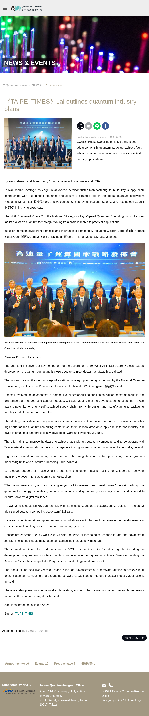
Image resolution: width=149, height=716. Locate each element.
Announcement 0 (17, 663)
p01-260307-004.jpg (35, 630)
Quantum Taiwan (17, 85)
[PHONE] (110, 685)
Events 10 (41, 663)
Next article (133, 637)
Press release (54, 85)
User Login (135, 700)
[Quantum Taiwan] (26, 8)
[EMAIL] (104, 685)
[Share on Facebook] (105, 126)
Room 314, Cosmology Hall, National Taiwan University (63, 693)
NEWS (36, 85)
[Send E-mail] (88, 126)
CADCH (120, 700)
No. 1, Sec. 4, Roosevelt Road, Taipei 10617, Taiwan (63, 702)
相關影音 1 (88, 663)
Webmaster (97, 136)
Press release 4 (64, 663)
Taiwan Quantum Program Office (61, 685)
